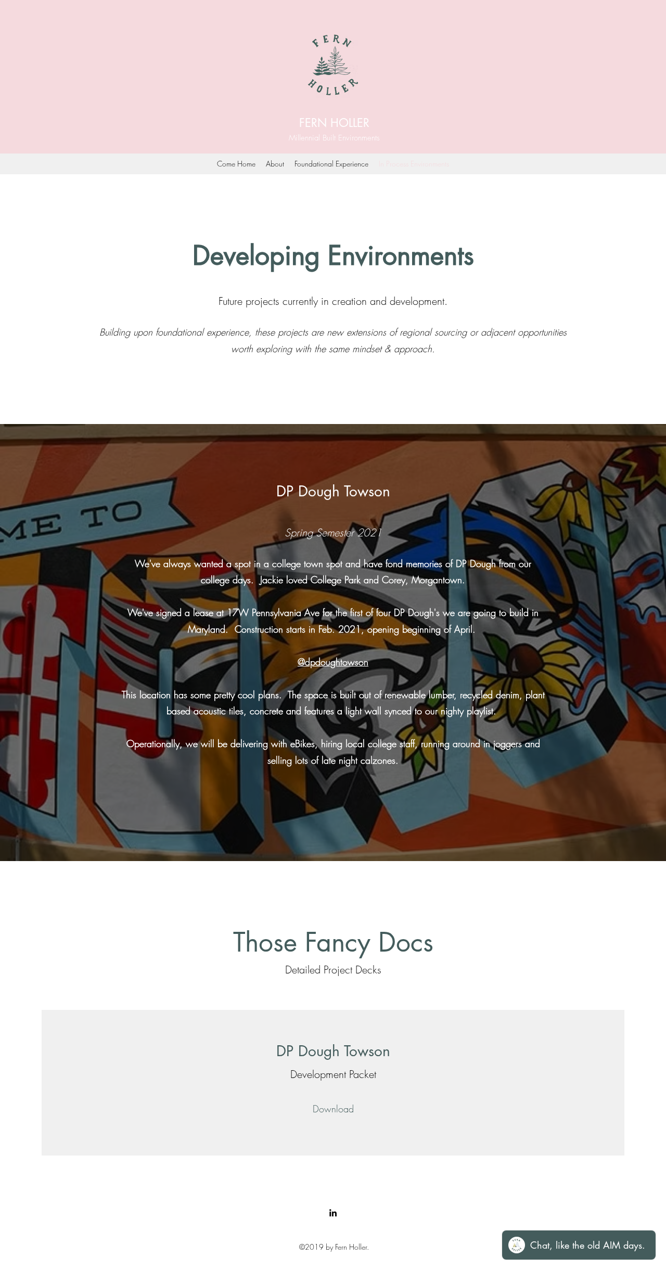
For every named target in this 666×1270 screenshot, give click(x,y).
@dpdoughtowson (333, 662)
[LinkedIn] (333, 1213)
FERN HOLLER (334, 123)
